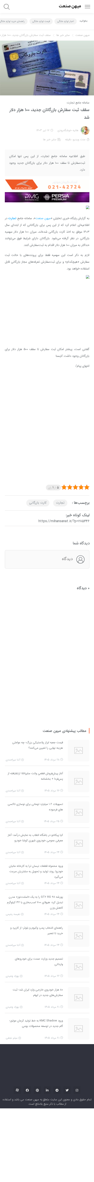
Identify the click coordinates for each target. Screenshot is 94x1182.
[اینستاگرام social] (76, 1055)
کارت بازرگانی (38, 467)
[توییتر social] (67, 1055)
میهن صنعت (82, 35)
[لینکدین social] (47, 1055)
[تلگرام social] (57, 1055)
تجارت (60, 467)
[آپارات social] (17, 1055)
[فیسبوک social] (27, 1055)
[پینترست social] (37, 1055)
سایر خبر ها (63, 35)
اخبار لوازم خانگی (65, 21)
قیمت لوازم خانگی (41, 21)
